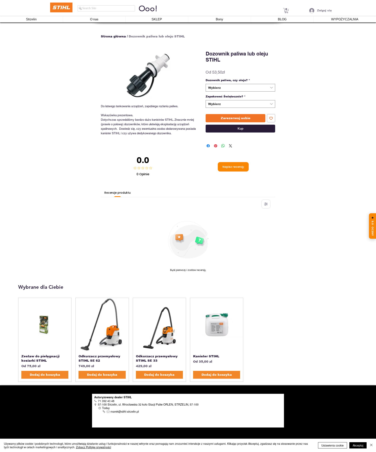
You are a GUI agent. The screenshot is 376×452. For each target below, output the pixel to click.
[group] (188, 340)
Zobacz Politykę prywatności (93, 447)
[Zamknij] (371, 445)
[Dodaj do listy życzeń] (271, 118)
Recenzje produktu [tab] (117, 193)
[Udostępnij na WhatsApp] (223, 145)
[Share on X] (230, 145)
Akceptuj (358, 445)
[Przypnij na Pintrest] (215, 145)
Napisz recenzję (233, 167)
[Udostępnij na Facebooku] (208, 145)
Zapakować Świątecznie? (226, 96)
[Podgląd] (44, 324)
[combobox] (240, 88)
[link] (286, 10)
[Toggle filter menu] (265, 204)
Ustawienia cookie (332, 445)
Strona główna (113, 36)
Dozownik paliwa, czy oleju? (228, 80)
